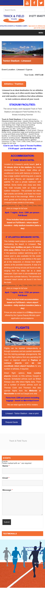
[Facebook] (34, 3)
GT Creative (38, 563)
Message (7, 490)
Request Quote (11, 422)
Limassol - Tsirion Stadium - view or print (22, 413)
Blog (41, 553)
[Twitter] (41, 3)
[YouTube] (27, 3)
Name (5, 466)
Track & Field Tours (18, 440)
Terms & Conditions (35, 550)
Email (5, 478)
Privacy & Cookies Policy (33, 547)
